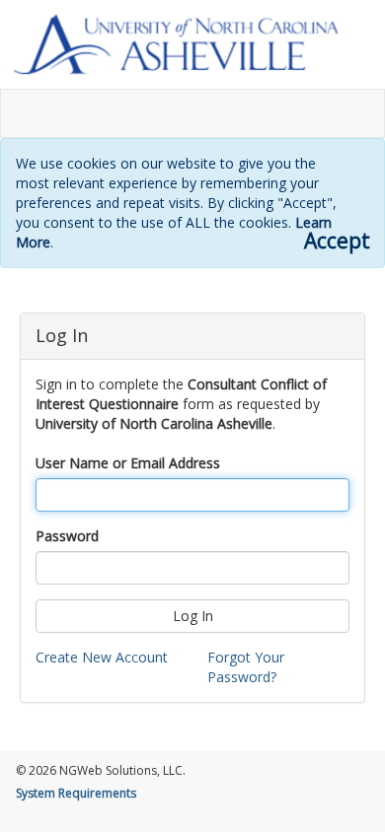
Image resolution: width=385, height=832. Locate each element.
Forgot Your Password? (245, 667)
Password (67, 535)
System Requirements (76, 793)
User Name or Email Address (128, 462)
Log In (193, 615)
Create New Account (102, 657)
